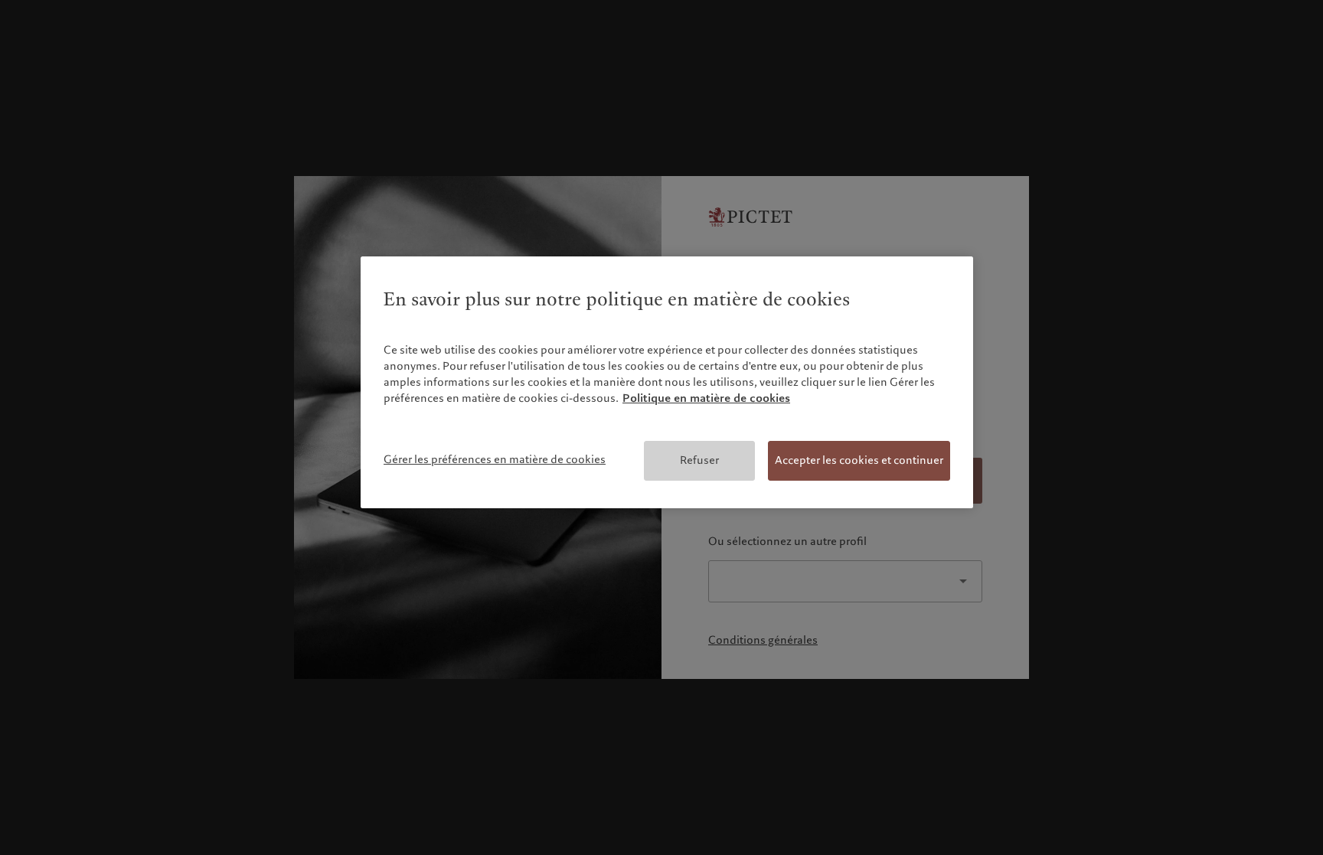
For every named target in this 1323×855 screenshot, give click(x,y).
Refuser (699, 460)
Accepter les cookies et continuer (859, 460)
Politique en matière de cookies (706, 398)
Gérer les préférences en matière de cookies (495, 459)
